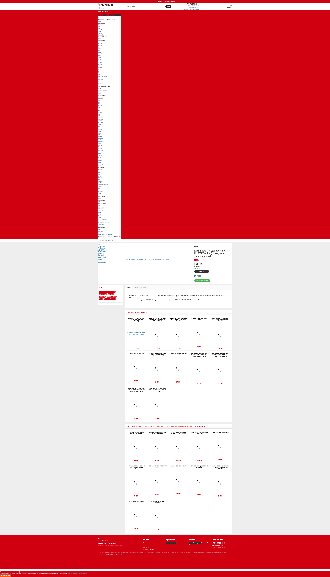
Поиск (168, 6)
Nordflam (100, 150)
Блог (178, 543)
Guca (99, 97)
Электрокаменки (102, 207)
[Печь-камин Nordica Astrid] (220, 445)
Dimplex (100, 183)
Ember (99, 153)
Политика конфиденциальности (107, 543)
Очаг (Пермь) (101, 208)
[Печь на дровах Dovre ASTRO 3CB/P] (199, 333)
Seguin (99, 52)
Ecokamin (100, 83)
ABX (99, 104)
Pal (98, 152)
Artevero (100, 179)
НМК (99, 107)
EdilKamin (100, 186)
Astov (99, 24)
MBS (99, 134)
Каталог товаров (103, 11)
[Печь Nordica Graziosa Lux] (136, 514)
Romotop (100, 141)
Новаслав (100, 138)
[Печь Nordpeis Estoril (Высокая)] (157, 516)
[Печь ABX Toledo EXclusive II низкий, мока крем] (157, 447)
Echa (99, 71)
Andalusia (100, 191)
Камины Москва (103, 240)
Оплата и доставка (170, 1)
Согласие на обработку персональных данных (111, 545)
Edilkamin (100, 124)
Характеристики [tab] (140, 287)
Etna (99, 26)
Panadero (100, 98)
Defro (99, 66)
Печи (99, 91)
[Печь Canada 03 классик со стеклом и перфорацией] (178, 447)
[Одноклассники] (198, 276)
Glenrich (100, 88)
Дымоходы (101, 224)
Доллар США (204, 543)
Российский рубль (195, 543)
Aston (99, 109)
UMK (99, 229)
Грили (99, 215)
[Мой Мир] (200, 276)
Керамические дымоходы (105, 234)
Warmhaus (100, 81)
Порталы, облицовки (103, 164)
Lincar (99, 133)
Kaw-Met (100, 33)
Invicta (99, 128)
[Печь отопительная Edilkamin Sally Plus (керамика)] (136, 447)
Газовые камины (102, 90)
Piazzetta (100, 54)
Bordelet (100, 169)
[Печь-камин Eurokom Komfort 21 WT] (157, 480)
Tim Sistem (101, 140)
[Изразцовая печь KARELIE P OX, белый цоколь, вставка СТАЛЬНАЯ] (136, 482)
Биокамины (101, 42)
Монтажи (100, 238)
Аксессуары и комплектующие (107, 291)
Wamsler (100, 147)
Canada (100, 160)
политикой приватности (79, 573)
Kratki (99, 31)
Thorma (100, 145)
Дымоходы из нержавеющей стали (108, 233)
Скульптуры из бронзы (104, 222)
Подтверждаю (5, 575)
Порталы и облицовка (109, 298)
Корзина (145, 543)
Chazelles (100, 79)
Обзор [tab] (128, 287)
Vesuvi (99, 162)
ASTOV (100, 177)
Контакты (160, 1)
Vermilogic (100, 231)
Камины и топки (102, 36)
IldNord (99, 47)
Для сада (100, 210)
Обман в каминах (202, 280)
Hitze (99, 61)
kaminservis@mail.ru (193, 7)
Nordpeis (100, 159)
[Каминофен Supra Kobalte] (178, 479)
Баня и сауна (102, 294)
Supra (99, 143)
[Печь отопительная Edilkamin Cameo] (178, 368)
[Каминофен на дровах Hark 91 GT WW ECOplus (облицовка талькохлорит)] (157, 334)
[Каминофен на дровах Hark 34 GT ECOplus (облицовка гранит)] (136, 334)
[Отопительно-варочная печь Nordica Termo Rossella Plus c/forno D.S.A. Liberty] (199, 369)
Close (99, 17)
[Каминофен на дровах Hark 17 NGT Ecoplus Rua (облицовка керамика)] (220, 334)
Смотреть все (101, 40)
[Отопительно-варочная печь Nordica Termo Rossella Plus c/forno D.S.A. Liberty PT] (220, 369)
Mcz (99, 73)
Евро (190, 545)
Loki (99, 102)
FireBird (100, 43)
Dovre (99, 157)
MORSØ (100, 121)
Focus (99, 57)
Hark (99, 126)
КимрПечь (100, 171)
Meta (99, 28)
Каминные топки (102, 76)
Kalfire (99, 48)
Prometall (100, 119)
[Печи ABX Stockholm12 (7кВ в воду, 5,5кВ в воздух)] (157, 368)
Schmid (100, 67)
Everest (100, 62)
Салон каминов (171, 543)
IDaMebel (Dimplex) (103, 184)
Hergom (100, 59)
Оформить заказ (148, 545)
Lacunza (100, 100)
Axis (99, 78)
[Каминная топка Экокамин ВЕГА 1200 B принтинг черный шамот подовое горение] (136, 404)
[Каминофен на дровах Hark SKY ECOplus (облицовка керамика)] (178, 334)
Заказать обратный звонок (191, 9)
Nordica (100, 136)
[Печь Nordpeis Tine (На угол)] (136, 367)
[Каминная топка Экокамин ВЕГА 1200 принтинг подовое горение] (157, 404)
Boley (99, 55)
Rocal (99, 69)
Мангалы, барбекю (103, 219)
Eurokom (100, 155)
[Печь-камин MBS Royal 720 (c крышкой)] (199, 447)
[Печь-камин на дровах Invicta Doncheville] (199, 480)
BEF (99, 50)
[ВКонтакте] (195, 276)
